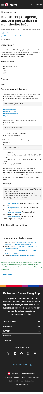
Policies (16, 377)
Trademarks (8, 377)
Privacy (23, 377)
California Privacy (33, 377)
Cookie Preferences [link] (21, 384)
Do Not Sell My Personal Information (21, 381)
